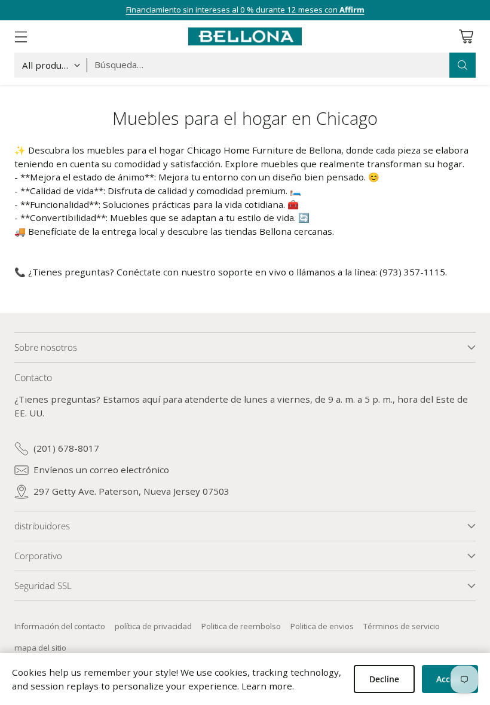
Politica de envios (322, 626)
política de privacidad (153, 626)
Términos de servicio (401, 626)
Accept (450, 679)
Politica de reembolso (241, 626)
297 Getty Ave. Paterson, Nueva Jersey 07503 (131, 491)
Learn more (266, 686)
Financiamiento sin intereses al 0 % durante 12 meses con (245, 9)
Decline (384, 679)
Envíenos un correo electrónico (101, 470)
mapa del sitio (40, 647)
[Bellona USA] (245, 36)
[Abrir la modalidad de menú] (20, 36)
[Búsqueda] (462, 65)
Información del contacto (59, 626)
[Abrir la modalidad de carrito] (466, 36)
